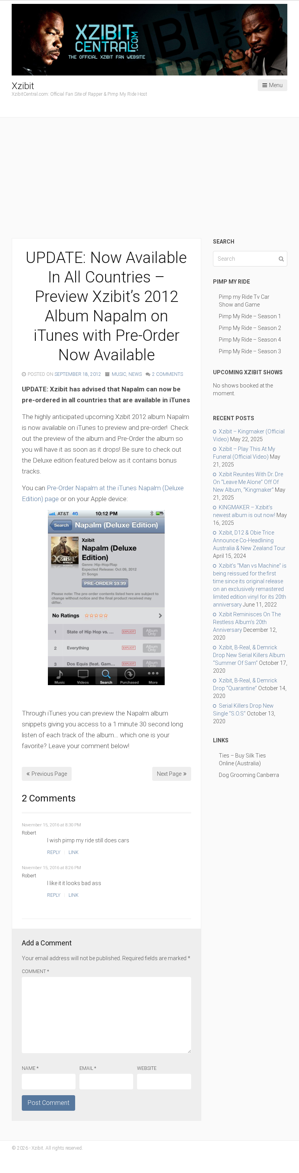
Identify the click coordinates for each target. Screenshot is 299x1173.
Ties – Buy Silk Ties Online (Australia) (242, 759)
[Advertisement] (149, 179)
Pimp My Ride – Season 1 (250, 316)
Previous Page (49, 774)
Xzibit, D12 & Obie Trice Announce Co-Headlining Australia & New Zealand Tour (249, 540)
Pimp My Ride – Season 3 (250, 351)
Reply (53, 852)
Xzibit (23, 86)
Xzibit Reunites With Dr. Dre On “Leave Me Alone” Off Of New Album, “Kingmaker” (248, 482)
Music (119, 374)
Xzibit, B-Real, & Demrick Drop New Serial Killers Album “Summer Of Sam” (249, 655)
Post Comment (48, 1102)
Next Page (169, 774)
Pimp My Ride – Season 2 (250, 328)
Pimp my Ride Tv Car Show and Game (244, 301)
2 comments (167, 374)
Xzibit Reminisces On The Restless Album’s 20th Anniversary (247, 622)
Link (74, 852)
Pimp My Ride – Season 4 (250, 340)
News (135, 374)
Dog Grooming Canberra (249, 775)
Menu (276, 85)
